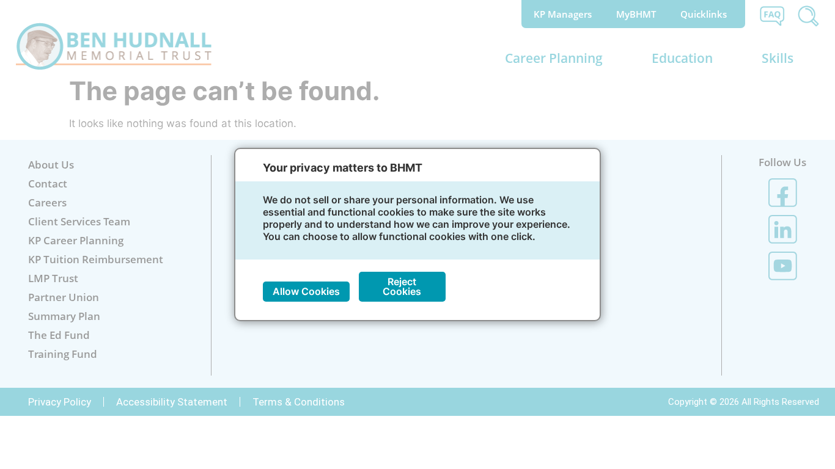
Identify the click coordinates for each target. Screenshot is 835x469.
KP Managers (563, 14)
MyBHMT (636, 14)
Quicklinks (703, 14)
